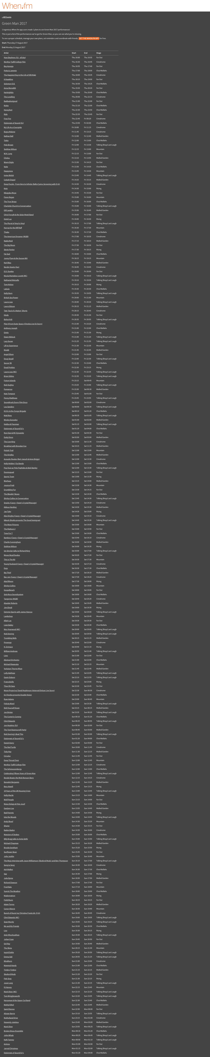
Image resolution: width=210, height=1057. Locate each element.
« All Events (6, 17)
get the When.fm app (89, 38)
